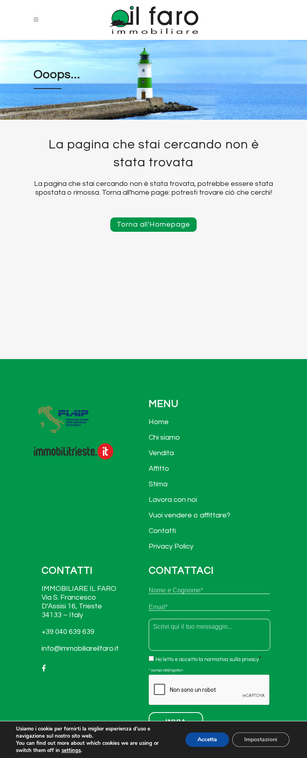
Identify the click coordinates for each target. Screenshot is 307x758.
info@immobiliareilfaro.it (80, 648)
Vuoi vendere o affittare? (189, 515)
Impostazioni (260, 739)
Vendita (161, 453)
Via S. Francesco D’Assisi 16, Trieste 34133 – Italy (72, 606)
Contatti (162, 531)
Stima (158, 484)
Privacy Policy (171, 546)
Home (159, 422)
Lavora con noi (173, 499)
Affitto (159, 468)
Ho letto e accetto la (207, 659)
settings (71, 750)
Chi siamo (164, 437)
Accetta (207, 739)
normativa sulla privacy (231, 659)
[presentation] (209, 690)
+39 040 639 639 (68, 632)
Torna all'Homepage (153, 224)
